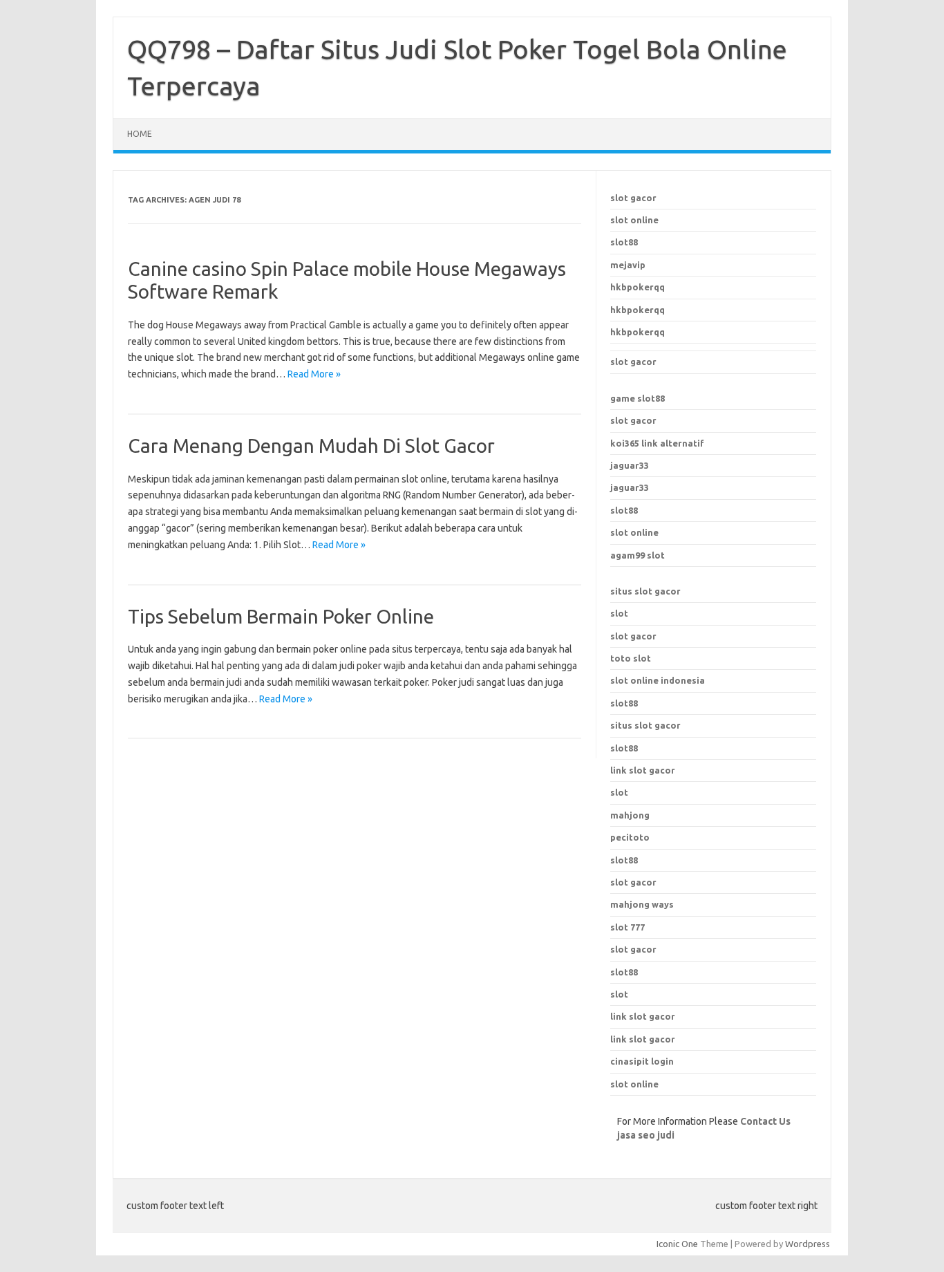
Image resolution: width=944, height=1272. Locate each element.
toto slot (630, 658)
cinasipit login (642, 1061)
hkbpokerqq (637, 287)
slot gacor (633, 198)
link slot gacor (642, 770)
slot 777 (627, 927)
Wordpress (807, 1243)
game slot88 (637, 398)
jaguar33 (629, 465)
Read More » (314, 374)
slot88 (624, 242)
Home (139, 133)
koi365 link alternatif (657, 443)
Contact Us (765, 1121)
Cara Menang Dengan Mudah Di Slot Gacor (311, 445)
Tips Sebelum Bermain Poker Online (281, 616)
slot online (634, 220)
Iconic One (677, 1243)
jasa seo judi (645, 1135)
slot (619, 613)
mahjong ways (642, 904)
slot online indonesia (657, 680)
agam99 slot (637, 555)
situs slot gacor (645, 591)
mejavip (627, 265)
